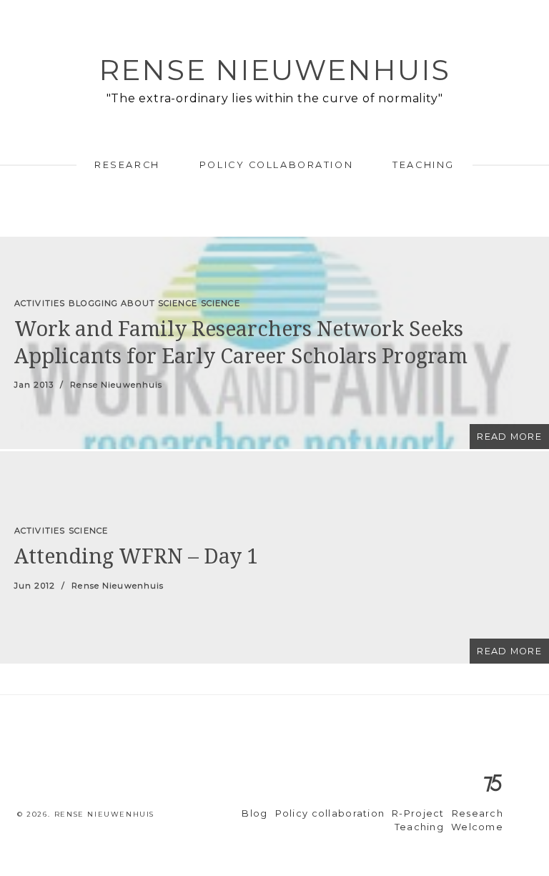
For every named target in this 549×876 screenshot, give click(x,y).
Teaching (423, 164)
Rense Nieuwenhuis (274, 69)
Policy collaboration (276, 164)
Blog (254, 813)
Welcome (477, 827)
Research (126, 164)
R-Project (418, 813)
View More (274, 343)
